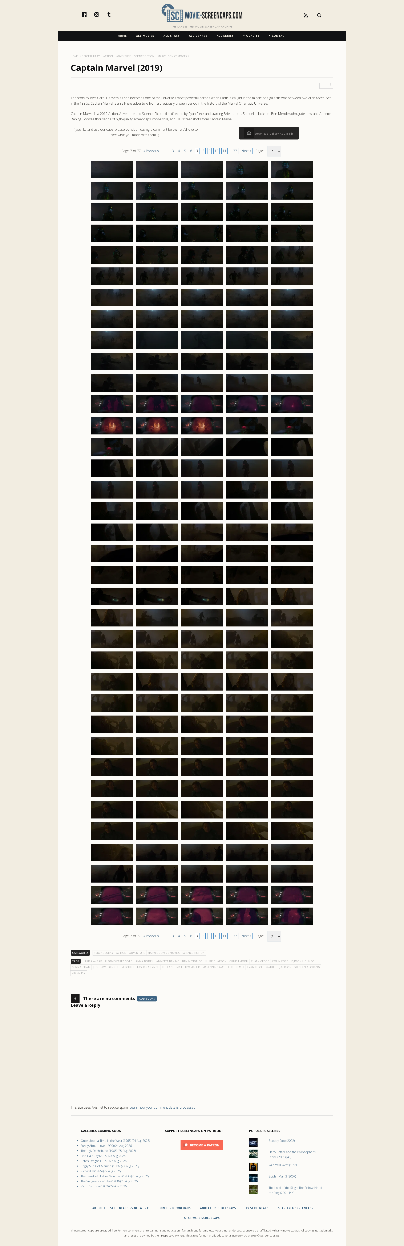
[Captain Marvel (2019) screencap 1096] (112, 242)
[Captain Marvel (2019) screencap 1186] (112, 626)
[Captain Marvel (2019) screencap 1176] (112, 583)
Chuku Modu (239, 961)
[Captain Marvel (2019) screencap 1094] (247, 220)
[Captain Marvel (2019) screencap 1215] (292, 733)
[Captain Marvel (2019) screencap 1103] (202, 263)
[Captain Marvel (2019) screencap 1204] (247, 690)
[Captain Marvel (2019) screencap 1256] (112, 925)
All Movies (145, 36)
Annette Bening (167, 961)
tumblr (113, 14)
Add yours (147, 998)
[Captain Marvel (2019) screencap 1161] (112, 519)
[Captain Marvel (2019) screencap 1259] (247, 925)
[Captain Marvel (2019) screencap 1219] (247, 754)
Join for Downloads (174, 1208)
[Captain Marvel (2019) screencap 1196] (112, 669)
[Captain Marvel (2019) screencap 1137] (157, 413)
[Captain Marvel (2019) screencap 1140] (292, 413)
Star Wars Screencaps (202, 1218)
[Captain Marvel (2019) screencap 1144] (247, 434)
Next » (246, 151)
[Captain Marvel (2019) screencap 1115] (292, 306)
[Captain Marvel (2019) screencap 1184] (247, 605)
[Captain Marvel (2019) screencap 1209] (247, 711)
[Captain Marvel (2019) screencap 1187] (157, 626)
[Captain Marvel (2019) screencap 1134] (247, 391)
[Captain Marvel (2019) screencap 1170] (292, 541)
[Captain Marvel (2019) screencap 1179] (247, 583)
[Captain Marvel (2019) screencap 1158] (202, 498)
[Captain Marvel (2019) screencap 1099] (247, 242)
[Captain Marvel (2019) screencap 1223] (202, 775)
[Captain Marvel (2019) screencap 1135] (292, 391)
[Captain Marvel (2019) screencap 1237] (157, 839)
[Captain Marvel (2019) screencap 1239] (247, 839)
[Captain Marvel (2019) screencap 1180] (292, 583)
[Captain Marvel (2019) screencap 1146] (112, 455)
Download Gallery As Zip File (274, 134)
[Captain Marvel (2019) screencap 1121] (112, 348)
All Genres (198, 36)
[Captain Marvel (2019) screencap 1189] (247, 626)
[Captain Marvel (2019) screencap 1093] (202, 220)
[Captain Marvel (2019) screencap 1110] (292, 285)
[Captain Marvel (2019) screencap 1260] (292, 925)
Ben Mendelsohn (194, 961)
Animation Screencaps (218, 1208)
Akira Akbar (93, 961)
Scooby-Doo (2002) (282, 1141)
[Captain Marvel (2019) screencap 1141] (112, 434)
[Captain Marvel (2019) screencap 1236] (112, 839)
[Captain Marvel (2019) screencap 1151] (112, 477)
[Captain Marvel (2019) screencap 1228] (202, 797)
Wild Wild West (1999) (283, 1165)
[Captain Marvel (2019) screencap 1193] (202, 647)
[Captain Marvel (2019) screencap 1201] (112, 690)
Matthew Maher (188, 967)
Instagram (101, 14)
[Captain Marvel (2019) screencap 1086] (112, 199)
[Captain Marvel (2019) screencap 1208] (202, 711)
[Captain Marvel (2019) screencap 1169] (247, 541)
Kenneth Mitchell (121, 967)
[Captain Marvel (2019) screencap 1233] (202, 818)
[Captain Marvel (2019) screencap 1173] (202, 562)
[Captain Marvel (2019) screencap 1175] (292, 562)
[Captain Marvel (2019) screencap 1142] (157, 434)
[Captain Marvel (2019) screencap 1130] (292, 370)
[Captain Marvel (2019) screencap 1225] (292, 775)
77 (235, 151)
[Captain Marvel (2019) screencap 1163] (202, 519)
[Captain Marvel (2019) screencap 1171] (112, 562)
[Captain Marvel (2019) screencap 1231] (112, 818)
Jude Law (99, 967)
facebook (88, 14)
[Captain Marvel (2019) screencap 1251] (112, 903)
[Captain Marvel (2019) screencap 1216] (112, 754)
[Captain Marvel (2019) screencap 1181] (112, 605)
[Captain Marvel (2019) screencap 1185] (292, 605)
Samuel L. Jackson (279, 967)
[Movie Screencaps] (202, 12)
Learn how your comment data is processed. (162, 1107)
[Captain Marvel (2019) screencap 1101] (112, 263)
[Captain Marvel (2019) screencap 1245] (292, 861)
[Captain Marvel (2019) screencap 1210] (292, 711)
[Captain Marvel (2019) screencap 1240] (292, 839)
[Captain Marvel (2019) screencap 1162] (157, 519)
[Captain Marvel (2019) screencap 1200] (292, 669)
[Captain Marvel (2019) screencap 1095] (292, 220)
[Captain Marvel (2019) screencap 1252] (157, 903)
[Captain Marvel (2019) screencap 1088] (202, 199)
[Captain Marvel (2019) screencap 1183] (202, 605)
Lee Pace (168, 967)
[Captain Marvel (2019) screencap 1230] (292, 797)
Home (122, 36)
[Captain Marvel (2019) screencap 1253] (202, 903)
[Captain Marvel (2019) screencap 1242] (157, 861)
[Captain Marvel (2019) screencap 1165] (292, 519)
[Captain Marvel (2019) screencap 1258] (202, 925)
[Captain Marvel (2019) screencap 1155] (292, 477)
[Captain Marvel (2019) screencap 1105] (292, 263)
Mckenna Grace (214, 967)
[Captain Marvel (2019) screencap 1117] (157, 327)
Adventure (137, 953)
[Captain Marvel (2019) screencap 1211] (112, 733)
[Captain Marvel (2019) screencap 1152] (157, 477)
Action (121, 953)
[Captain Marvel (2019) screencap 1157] (157, 498)
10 (216, 151)
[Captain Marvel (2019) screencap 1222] (157, 775)
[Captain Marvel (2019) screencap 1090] (292, 199)
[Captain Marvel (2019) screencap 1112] (157, 306)
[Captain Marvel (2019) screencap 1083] (202, 178)
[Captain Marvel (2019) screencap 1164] (247, 519)
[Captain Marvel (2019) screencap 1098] (202, 242)
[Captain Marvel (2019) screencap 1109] (247, 285)
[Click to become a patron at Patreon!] (202, 1151)
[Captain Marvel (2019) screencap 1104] (247, 263)
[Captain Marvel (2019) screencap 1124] (247, 348)
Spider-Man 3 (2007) (282, 1176)
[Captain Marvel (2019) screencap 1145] (292, 434)
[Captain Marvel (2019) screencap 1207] (157, 711)
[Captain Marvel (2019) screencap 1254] (247, 903)
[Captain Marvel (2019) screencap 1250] (292, 882)
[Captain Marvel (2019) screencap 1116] (112, 327)
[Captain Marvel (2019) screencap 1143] (202, 434)
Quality (252, 36)
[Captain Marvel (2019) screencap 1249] (247, 882)
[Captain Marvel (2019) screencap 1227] (157, 797)
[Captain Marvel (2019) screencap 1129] (247, 370)
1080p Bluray (103, 953)
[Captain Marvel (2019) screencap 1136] (112, 413)
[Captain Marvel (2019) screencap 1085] (292, 178)
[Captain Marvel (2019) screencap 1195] (292, 647)
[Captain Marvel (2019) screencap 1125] (292, 348)
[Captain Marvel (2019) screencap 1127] (157, 370)
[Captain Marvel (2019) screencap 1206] (112, 711)
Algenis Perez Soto (119, 961)
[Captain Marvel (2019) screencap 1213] (202, 733)
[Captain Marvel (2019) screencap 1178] (202, 583)
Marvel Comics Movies (164, 953)
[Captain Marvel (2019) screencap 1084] (247, 178)
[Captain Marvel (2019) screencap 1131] (112, 391)
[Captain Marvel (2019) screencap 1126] (112, 370)
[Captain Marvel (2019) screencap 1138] (202, 413)
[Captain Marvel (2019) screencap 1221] (112, 775)
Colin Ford (280, 961)
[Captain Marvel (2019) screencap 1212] (157, 733)
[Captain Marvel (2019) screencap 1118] (202, 327)
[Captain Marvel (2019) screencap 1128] (202, 370)
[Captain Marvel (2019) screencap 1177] (157, 583)
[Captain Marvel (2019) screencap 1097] (157, 242)
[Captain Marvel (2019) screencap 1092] (157, 220)
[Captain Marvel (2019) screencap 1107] (157, 285)
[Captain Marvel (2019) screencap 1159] (247, 498)
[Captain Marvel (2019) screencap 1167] (157, 541)
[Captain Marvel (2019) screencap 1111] (112, 306)
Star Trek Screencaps (295, 1208)
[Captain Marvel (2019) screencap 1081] (112, 178)
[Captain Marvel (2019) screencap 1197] (157, 669)
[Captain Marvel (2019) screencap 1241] (112, 861)
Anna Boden (145, 961)
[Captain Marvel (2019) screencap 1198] (202, 669)
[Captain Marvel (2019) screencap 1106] (112, 285)
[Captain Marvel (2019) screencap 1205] (292, 690)
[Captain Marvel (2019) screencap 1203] (202, 690)
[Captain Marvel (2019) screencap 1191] (112, 647)
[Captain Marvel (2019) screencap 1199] (247, 669)
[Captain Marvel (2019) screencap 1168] (202, 541)
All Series (225, 36)
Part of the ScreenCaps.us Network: (120, 1208)
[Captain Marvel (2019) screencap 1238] (202, 839)
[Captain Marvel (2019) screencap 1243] (202, 861)
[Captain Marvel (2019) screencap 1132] (157, 391)
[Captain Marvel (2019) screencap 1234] (247, 818)
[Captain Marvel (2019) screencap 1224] (247, 775)
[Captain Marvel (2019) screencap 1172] (157, 562)
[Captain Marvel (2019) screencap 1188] (202, 626)
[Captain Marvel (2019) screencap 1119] (247, 327)
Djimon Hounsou (304, 961)
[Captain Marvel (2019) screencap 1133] (202, 391)
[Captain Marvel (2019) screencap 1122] (157, 348)
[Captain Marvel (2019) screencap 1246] (112, 882)
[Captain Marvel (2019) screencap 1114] (247, 306)
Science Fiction (193, 953)
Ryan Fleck (255, 967)
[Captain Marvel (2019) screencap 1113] (202, 306)
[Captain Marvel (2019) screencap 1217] (157, 754)
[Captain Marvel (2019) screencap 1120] (292, 327)
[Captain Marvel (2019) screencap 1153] (202, 477)
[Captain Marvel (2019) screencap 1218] (202, 754)
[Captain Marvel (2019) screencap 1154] (247, 477)
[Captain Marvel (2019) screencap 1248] (202, 882)
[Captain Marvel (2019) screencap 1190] (292, 626)
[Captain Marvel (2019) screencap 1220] (292, 754)
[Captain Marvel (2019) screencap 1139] (247, 413)
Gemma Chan (81, 967)
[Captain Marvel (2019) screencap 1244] (247, 861)
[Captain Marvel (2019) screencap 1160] (292, 498)
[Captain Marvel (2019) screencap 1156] (112, 498)
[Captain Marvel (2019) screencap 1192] (157, 647)
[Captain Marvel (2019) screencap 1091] (112, 220)
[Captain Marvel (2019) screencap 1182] (157, 605)
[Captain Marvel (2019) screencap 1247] (157, 882)
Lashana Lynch (148, 967)
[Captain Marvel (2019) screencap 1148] (202, 455)
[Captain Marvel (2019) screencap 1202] (157, 690)
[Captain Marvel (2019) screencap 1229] (247, 797)
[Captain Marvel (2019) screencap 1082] (157, 178)
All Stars (171, 36)
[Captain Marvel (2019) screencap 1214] (247, 733)
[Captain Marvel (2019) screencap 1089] (247, 199)
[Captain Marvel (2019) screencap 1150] (292, 455)
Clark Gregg (260, 961)
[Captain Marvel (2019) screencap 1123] (202, 348)
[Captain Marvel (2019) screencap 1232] (157, 818)
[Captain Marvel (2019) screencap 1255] (292, 903)
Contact (279, 36)
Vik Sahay (78, 973)
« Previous (151, 151)
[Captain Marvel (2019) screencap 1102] (157, 263)
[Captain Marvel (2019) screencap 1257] (157, 925)
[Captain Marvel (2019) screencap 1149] (247, 455)
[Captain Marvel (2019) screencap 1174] (247, 562)
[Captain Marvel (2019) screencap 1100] (292, 242)
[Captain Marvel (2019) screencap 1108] (202, 285)
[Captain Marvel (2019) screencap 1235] (292, 818)
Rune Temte (236, 967)
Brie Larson (217, 961)
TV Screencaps (257, 1208)
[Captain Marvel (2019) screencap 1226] (112, 797)
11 (224, 151)
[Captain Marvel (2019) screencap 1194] (247, 647)
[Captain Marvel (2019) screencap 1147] (157, 455)
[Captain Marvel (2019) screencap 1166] (112, 541)
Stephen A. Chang (307, 967)
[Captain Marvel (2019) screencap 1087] (157, 199)
